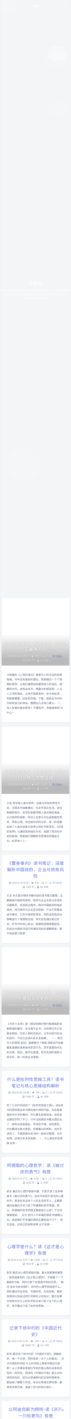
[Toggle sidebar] (5, 5)
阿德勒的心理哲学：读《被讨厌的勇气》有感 (35, 1168)
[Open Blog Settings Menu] (62, 1409)
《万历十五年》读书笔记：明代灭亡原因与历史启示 (35, 995)
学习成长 (57, 656)
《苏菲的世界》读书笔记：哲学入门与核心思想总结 (35, 774)
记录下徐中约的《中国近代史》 (35, 1330)
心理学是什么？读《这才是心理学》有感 (35, 1249)
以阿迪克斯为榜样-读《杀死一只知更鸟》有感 (35, 1412)
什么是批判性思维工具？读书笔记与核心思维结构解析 (35, 1082)
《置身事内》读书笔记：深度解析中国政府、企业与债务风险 (35, 869)
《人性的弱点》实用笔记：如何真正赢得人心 (35, 646)
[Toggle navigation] (65, 5)
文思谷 (35, 5)
